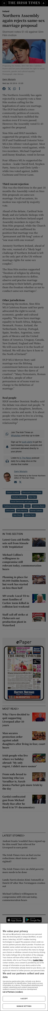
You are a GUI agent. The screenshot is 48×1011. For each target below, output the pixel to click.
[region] (24, 967)
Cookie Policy (38, 960)
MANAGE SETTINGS (24, 1006)
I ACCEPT (24, 999)
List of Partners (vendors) (13, 992)
